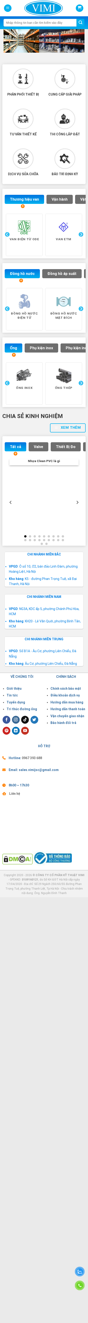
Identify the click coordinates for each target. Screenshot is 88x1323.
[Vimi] (35, 8)
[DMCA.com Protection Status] (17, 859)
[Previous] (6, 243)
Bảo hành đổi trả (63, 723)
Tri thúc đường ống (22, 709)
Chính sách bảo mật (65, 688)
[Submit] (80, 23)
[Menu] (7, 8)
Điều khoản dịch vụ (65, 695)
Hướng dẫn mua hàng (66, 702)
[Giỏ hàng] (79, 8)
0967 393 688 (32, 758)
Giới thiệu (14, 688)
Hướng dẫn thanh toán (67, 709)
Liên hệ (14, 793)
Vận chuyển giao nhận (67, 716)
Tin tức (12, 695)
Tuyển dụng (16, 702)
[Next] (80, 243)
